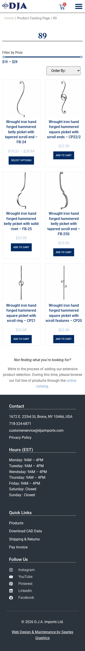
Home (9, 18)
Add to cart (64, 155)
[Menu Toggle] (79, 6)
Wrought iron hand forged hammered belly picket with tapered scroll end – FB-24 (21, 132)
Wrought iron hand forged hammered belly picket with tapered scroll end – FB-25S (63, 223)
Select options (21, 160)
